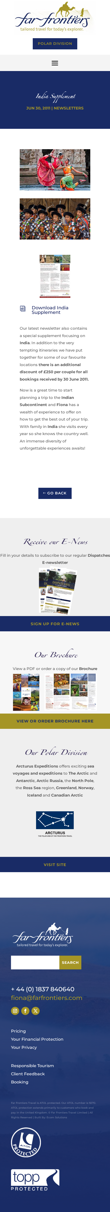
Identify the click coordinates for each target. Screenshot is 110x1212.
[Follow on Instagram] (15, 1011)
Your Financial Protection (37, 1039)
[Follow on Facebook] (25, 1011)
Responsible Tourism (32, 1065)
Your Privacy (24, 1047)
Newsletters (69, 108)
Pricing (18, 1031)
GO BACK (57, 493)
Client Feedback (28, 1073)
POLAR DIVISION (55, 43)
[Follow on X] (35, 1011)
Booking (19, 1082)
